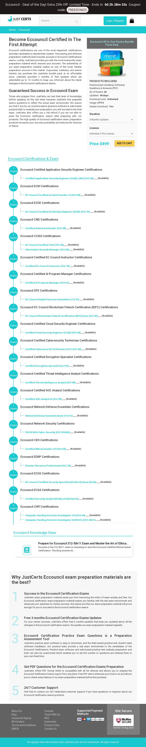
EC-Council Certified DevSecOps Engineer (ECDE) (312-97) (57, 211)
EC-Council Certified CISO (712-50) (44, 245)
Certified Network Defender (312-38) (45, 228)
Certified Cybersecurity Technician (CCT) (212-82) (53, 349)
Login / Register (115, 20)
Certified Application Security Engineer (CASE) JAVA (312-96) (59, 178)
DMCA (15, 728)
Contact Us (50, 728)
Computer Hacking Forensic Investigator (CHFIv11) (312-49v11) (60, 520)
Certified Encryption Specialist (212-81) (47, 366)
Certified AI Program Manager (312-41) (47, 282)
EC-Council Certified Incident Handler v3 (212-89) (52, 195)
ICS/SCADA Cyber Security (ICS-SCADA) (47, 432)
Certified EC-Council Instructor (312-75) (47, 266)
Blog (14, 714)
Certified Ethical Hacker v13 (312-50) (45, 449)
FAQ (46, 718)
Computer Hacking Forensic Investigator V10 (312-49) (55, 515)
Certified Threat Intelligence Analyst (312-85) (50, 382)
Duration (95, 114)
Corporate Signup (21, 718)
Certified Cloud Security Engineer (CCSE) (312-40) (53, 332)
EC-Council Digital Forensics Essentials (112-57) (52, 299)
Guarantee (50, 721)
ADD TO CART (124, 143)
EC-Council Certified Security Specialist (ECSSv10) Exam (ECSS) (60, 482)
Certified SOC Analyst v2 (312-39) (43, 399)
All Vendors (18, 721)
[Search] (76, 21)
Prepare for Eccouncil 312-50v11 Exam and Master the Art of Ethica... (83, 543)
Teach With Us (52, 714)
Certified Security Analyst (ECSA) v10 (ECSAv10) (51, 499)
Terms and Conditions (24, 725)
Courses (49, 711)
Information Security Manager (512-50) (47, 249)
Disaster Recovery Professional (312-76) (48, 465)
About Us (17, 711)
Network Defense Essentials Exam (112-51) (49, 415)
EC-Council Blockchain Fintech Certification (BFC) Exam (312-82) (61, 316)
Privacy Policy (52, 725)
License (94, 128)
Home (12, 29)
